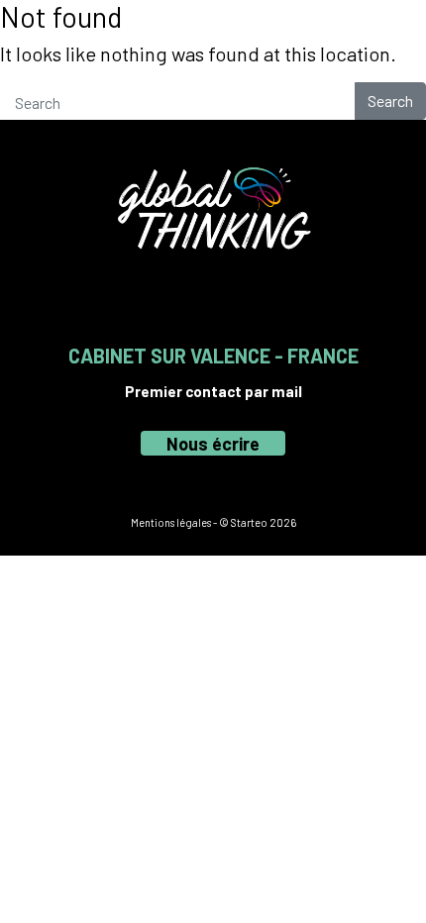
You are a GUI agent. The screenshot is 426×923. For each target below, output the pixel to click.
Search (390, 100)
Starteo (249, 522)
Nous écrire (213, 444)
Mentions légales (171, 522)
